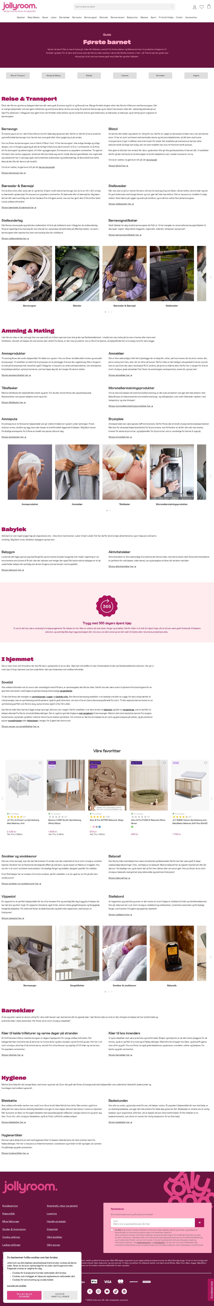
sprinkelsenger (38, 696)
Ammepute (9, 419)
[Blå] (99, 827)
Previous (3, 277)
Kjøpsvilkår (8, 1213)
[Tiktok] (115, 1291)
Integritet (52, 1229)
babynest (108, 709)
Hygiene (196, 75)
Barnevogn (9, 129)
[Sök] (171, 6)
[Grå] (97, 827)
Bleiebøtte (9, 1100)
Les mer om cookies (16, 1285)
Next (210, 277)
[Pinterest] (124, 1291)
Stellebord (116, 896)
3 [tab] (111, 312)
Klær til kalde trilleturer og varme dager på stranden (40, 1033)
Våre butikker (54, 1237)
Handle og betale (56, 1221)
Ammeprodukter (14, 353)
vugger (49, 696)
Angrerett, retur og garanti (62, 1205)
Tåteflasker (10, 388)
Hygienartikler (12, 1135)
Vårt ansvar (53, 1245)
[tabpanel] (30, 277)
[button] (201, 7)
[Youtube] (107, 1291)
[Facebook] (90, 1291)
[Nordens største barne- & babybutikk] (19, 5)
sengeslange (128, 709)
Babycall (115, 856)
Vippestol (9, 896)
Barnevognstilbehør (123, 220)
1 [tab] (105, 312)
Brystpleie (116, 419)
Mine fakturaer (10, 1221)
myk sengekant (86, 713)
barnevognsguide (46, 167)
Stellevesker (117, 186)
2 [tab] (108, 312)
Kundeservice (10, 1205)
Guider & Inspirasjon (14, 1229)
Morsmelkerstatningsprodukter (131, 388)
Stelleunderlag (12, 220)
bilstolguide (151, 159)
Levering (52, 1213)
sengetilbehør (66, 691)
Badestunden (118, 1100)
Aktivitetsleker (119, 552)
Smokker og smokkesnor (20, 856)
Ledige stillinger (11, 1245)
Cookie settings (11, 1237)
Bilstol (113, 129)
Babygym (8, 552)
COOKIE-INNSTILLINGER (60, 1295)
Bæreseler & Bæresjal (18, 186)
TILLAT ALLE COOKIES (24, 1295)
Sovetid (7, 682)
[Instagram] (98, 1291)
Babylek (89, 75)
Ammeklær (116, 353)
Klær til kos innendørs (124, 1033)
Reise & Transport (18, 75)
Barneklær (160, 75)
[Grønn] (132, 827)
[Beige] (91, 827)
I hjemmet (124, 75)
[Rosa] (94, 827)
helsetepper (32, 720)
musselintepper (15, 720)
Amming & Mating (53, 75)
